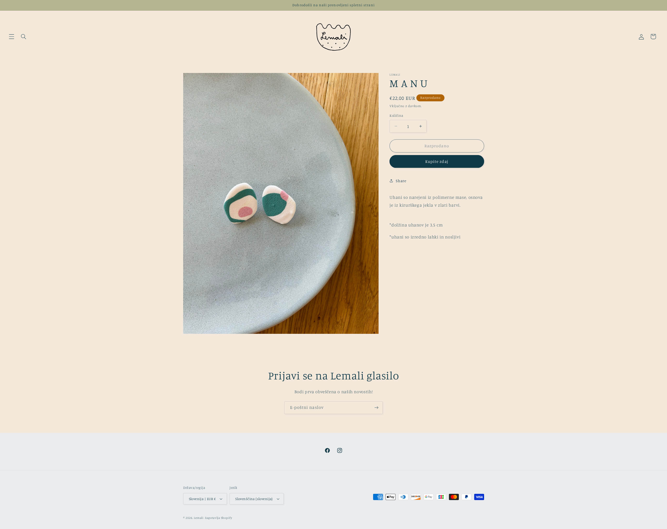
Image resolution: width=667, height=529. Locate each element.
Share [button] (401, 181)
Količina (396, 115)
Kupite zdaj (436, 161)
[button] (11, 36)
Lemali (198, 518)
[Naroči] (376, 407)
